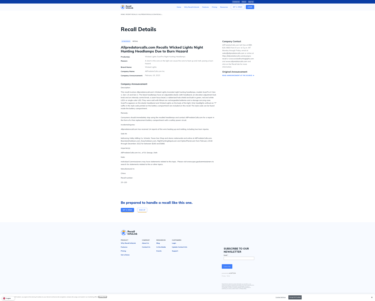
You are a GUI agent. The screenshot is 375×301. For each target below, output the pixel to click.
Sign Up (251, 2)
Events (159, 251)
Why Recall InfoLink (128, 243)
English (8, 298)
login (250, 7)
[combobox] (8, 298)
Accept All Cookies (295, 297)
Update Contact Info (179, 247)
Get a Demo (237, 7)
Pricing (123, 251)
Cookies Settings (281, 297)
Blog (158, 243)
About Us (145, 243)
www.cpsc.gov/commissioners (199, 161)
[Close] (372, 297)
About (244, 2)
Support (175, 251)
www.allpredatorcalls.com (236, 61)
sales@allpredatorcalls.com (233, 53)
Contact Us (236, 2)
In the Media (161, 247)
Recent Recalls (131, 14)
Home (123, 14)
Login (174, 243)
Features (124, 247)
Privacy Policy (243, 289)
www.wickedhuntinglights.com (241, 59)
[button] (224, 7)
